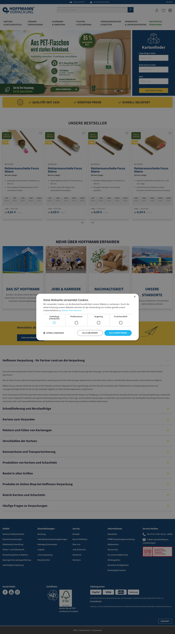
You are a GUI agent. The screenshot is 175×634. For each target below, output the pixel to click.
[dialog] (87, 317)
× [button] (135, 297)
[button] (53, 333)
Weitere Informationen (72, 310)
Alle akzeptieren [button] (118, 333)
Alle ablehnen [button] (89, 333)
